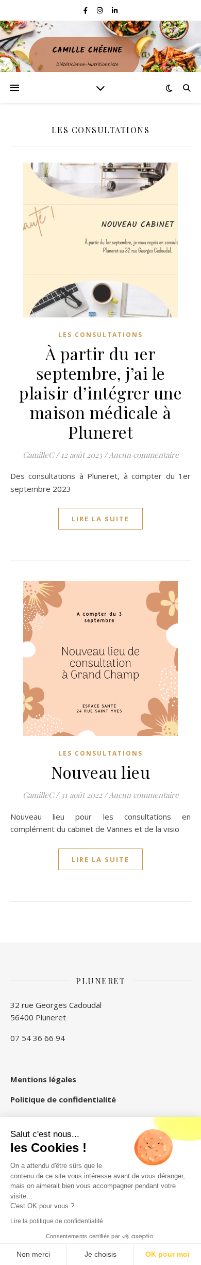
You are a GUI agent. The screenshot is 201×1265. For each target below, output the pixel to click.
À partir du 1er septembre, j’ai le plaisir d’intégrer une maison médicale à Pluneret (100, 392)
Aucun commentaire (144, 455)
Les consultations (100, 334)
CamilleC (38, 455)
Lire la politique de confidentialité (56, 1221)
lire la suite (100, 518)
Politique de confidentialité (63, 1099)
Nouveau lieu (100, 772)
